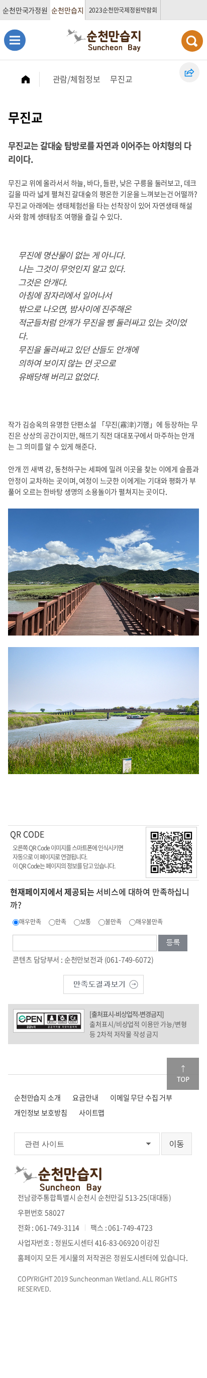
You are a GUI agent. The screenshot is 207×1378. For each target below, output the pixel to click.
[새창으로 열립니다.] (103, 983)
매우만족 (30, 921)
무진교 (121, 79)
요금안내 (85, 1097)
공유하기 (189, 72)
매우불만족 (149, 921)
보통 (85, 921)
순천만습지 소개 (37, 1097)
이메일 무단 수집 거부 (141, 1097)
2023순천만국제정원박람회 (123, 10)
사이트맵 (92, 1112)
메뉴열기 (15, 40)
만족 (60, 921)
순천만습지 (67, 10)
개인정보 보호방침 (40, 1112)
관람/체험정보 (76, 79)
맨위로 (183, 1074)
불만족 (113, 921)
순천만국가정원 (25, 10)
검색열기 (192, 41)
